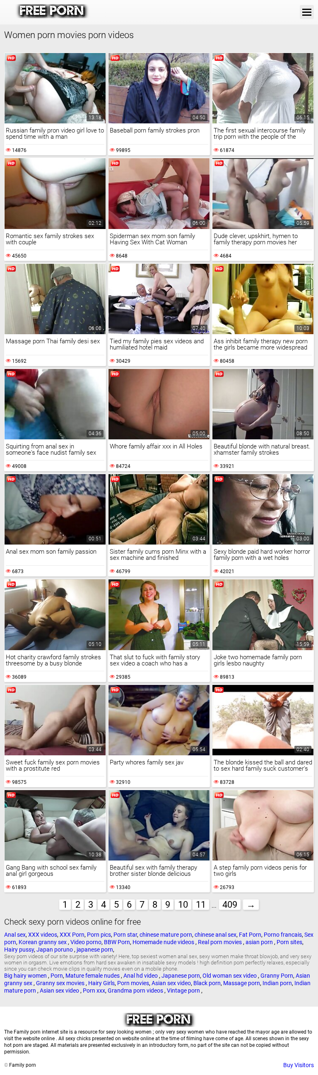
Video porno (85, 942)
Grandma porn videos (136, 990)
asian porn (260, 942)
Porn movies (133, 983)
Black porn (207, 983)
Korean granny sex (43, 942)
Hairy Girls (101, 983)
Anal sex (15, 934)
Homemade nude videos (163, 942)
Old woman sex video (230, 975)
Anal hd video (141, 975)
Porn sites (289, 942)
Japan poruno (55, 949)
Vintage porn (184, 990)
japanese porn (95, 949)
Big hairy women (26, 975)
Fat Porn (250, 934)
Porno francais (283, 934)
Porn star (125, 934)
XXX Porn (72, 934)
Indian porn (277, 983)
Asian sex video (171, 983)
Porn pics (99, 934)
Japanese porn (180, 975)
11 (201, 904)
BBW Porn (117, 942)
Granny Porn (276, 975)
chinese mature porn (166, 934)
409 (229, 904)
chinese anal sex (215, 934)
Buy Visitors (298, 1065)
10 (183, 904)
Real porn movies (220, 942)
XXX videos (42, 934)
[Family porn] (52, 16)
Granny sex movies (61, 983)
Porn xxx (94, 990)
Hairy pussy (19, 949)
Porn (57, 975)
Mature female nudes (93, 975)
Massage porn (241, 983)
